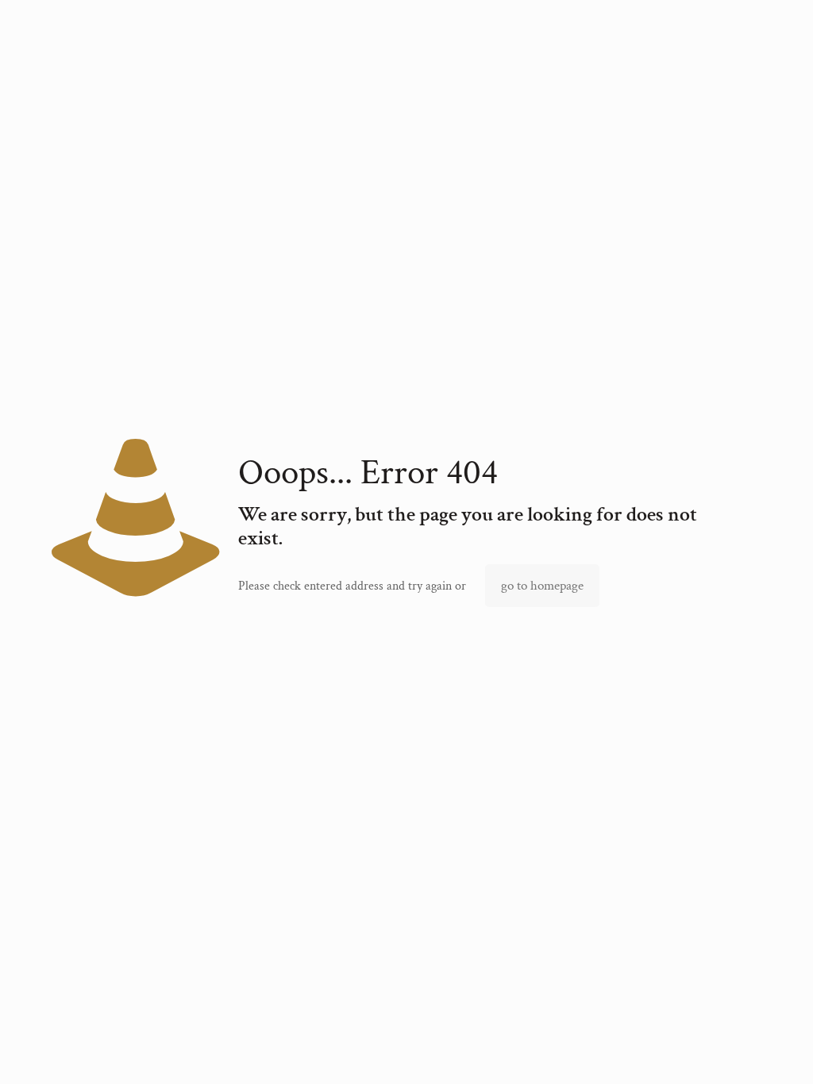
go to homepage (542, 585)
